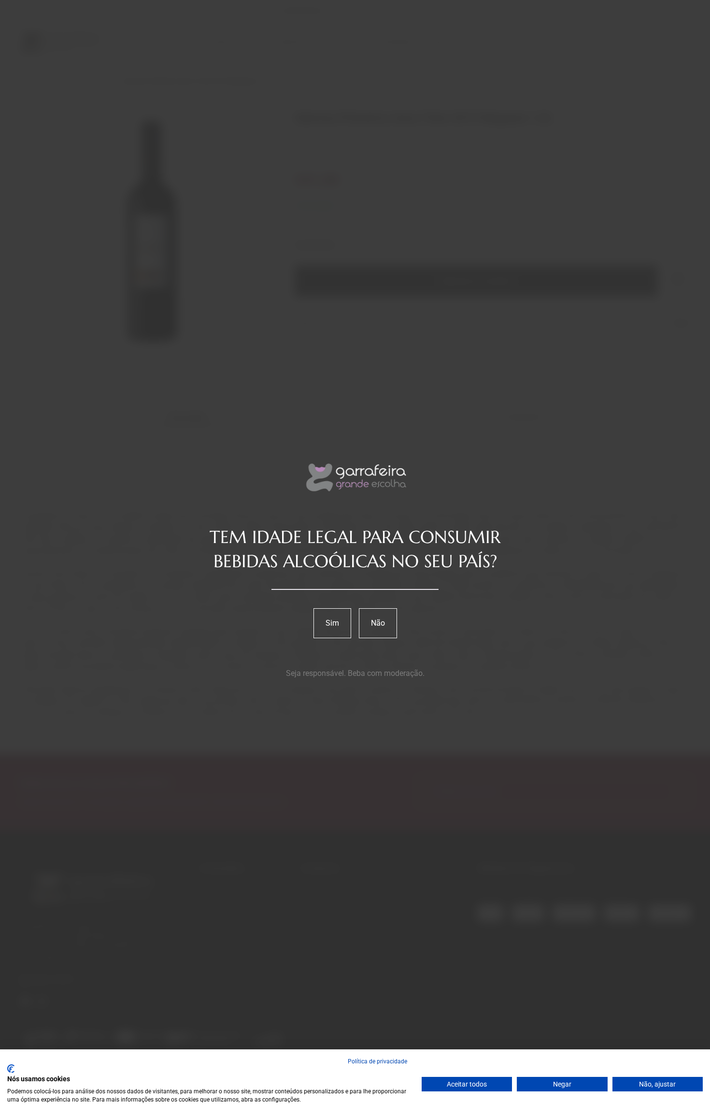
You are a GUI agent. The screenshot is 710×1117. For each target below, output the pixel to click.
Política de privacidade (377, 1061)
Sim (332, 623)
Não (378, 623)
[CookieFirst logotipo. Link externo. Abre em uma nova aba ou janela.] (10, 1068)
